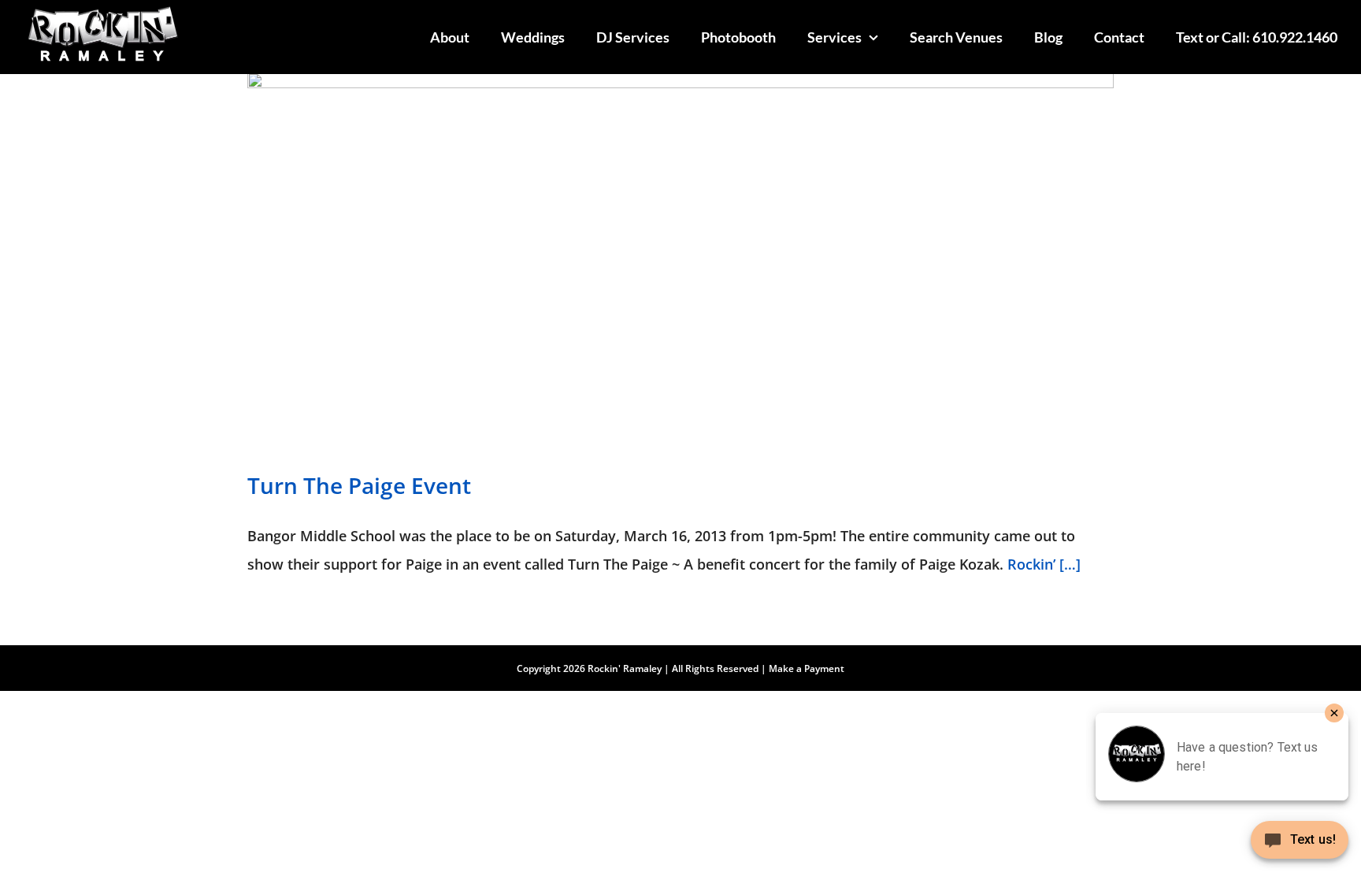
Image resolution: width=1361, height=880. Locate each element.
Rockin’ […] (1044, 564)
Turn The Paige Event (359, 485)
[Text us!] (1299, 845)
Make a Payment (806, 668)
